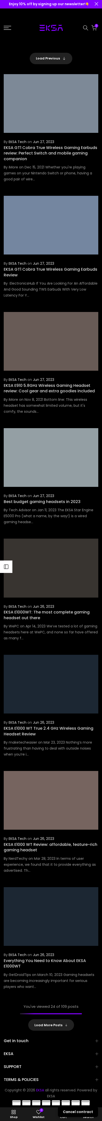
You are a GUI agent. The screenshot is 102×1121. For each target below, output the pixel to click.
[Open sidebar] (6, 566)
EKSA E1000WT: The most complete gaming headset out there (47, 614)
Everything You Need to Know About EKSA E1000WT (45, 963)
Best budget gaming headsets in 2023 (42, 502)
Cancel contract (78, 1111)
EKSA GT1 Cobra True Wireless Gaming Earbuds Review (50, 272)
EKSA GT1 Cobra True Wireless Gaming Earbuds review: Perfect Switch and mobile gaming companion (50, 153)
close (96, 4)
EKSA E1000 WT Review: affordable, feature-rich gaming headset (50, 847)
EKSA (51, 1096)
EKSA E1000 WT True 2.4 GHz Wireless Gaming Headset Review (48, 731)
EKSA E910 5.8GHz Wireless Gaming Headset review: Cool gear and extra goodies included (49, 388)
